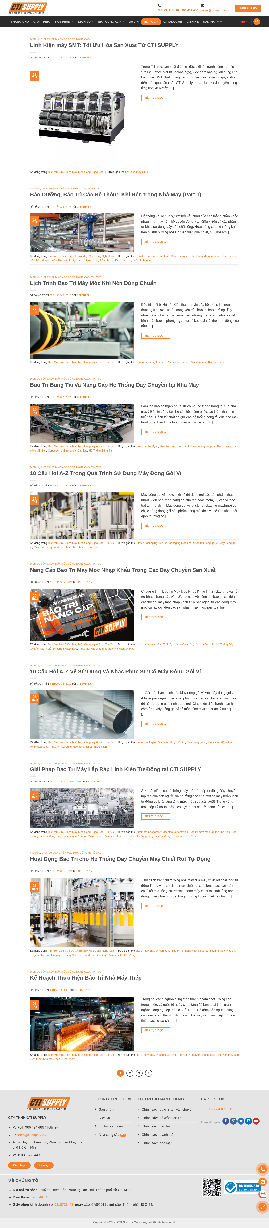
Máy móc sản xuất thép (206, 1054)
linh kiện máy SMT (136, 172)
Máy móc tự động (159, 836)
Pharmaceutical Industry (44, 746)
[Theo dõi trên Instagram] (233, 1121)
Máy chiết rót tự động (122, 955)
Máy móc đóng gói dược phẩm (52, 547)
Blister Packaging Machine (175, 543)
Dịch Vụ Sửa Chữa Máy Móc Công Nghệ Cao (60, 39)
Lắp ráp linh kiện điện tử (71, 836)
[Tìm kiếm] (256, 21)
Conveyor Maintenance (62, 450)
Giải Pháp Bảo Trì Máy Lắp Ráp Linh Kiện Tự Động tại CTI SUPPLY (115, 769)
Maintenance (95, 836)
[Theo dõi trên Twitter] (240, 1121)
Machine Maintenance (121, 648)
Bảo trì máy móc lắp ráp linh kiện (210, 831)
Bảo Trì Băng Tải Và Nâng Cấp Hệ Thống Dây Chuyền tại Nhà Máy (114, 385)
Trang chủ (20, 21)
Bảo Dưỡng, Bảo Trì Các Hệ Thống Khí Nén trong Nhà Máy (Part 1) (115, 194)
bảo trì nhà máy (180, 1054)
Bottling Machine (220, 950)
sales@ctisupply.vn (215, 10)
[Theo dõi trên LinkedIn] (248, 1121)
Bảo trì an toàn (160, 256)
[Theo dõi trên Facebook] (225, 1121)
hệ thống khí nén (46, 260)
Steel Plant (68, 1059)
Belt (43, 450)
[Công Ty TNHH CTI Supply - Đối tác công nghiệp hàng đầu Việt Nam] (28, 8)
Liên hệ (193, 21)
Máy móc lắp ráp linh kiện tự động (126, 836)
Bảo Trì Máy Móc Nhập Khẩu (175, 644)
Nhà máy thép (51, 1059)
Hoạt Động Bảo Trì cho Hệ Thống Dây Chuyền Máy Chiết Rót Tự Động (120, 859)
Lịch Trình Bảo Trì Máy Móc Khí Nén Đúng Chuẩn (93, 283)
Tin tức (149, 21)
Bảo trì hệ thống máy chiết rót (189, 950)
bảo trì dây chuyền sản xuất (153, 950)
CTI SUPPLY (220, 1109)
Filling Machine (73, 955)
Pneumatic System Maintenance (78, 260)
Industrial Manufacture (92, 648)
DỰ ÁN (134, 21)
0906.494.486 (41, 1197)
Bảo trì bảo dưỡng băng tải (198, 446)
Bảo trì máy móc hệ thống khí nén (192, 256)
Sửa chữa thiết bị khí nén (115, 260)
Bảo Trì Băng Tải (170, 446)
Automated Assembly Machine (154, 831)
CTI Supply (84, 57)
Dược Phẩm (177, 742)
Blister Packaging (146, 543)
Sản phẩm (63, 21)
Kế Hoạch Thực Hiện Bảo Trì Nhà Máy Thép (86, 978)
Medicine (213, 742)
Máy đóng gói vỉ (196, 742)
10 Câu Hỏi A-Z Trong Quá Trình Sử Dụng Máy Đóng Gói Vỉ (105, 473)
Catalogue (172, 21)
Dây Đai (82, 450)
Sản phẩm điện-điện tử (185, 836)
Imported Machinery (65, 648)
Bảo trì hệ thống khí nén (150, 362)
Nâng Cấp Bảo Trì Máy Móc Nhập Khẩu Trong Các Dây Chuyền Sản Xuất (123, 570)
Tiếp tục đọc (155, 97)
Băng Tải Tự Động (147, 446)
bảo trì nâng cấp (204, 644)
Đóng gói (56, 955)
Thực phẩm (93, 547)
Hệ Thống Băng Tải (100, 450)
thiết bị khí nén (142, 260)
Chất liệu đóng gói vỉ (205, 543)
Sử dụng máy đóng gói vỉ (76, 746)
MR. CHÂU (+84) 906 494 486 (178, 10)
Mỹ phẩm (78, 547)
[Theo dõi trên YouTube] (256, 1121)
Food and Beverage (95, 955)
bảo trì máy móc (146, 644)
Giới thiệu (41, 21)
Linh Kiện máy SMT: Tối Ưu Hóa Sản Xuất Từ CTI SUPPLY (104, 45)
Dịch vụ (84, 21)
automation (181, 831)
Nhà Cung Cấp (109, 21)
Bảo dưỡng (143, 256)
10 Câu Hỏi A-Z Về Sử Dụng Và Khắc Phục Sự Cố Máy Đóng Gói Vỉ (115, 671)
